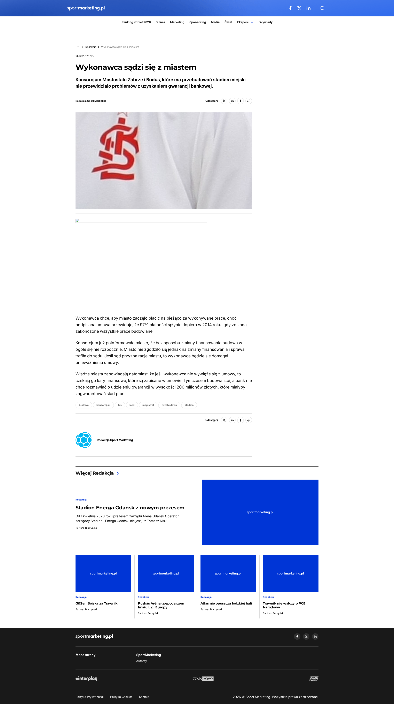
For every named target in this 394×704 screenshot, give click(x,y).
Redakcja (90, 46)
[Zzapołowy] (203, 678)
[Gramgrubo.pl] (313, 678)
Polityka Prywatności (89, 696)
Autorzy (141, 661)
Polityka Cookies (121, 696)
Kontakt (144, 696)
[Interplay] (86, 678)
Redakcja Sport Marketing (91, 101)
